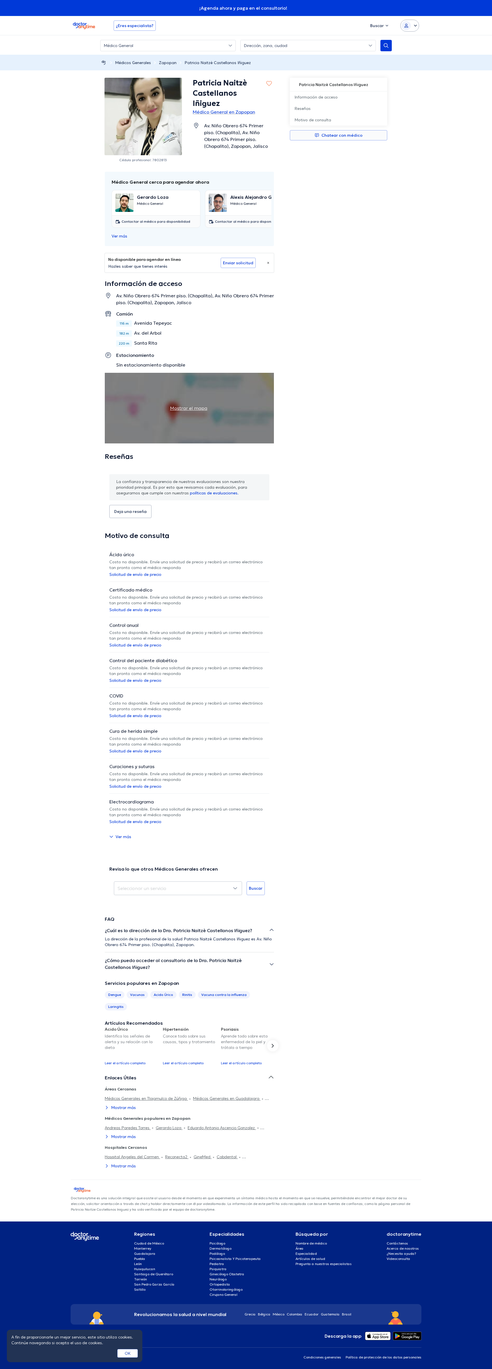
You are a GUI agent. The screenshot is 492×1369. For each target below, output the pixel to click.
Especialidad (306, 1253)
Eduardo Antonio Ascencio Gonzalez (222, 1127)
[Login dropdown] (409, 26)
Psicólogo (217, 1243)
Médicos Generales (133, 62)
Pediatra (217, 1264)
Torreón (140, 1279)
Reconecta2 (176, 1156)
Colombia (294, 1314)
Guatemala (330, 1314)
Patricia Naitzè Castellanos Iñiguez (217, 62)
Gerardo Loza (169, 1127)
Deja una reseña (130, 511)
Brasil (346, 1314)
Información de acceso (316, 97)
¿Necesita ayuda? (401, 1253)
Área (300, 1248)
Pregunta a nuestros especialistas (324, 1264)
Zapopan (168, 62)
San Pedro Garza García (154, 1284)
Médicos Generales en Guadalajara (227, 1098)
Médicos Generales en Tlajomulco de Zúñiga (146, 1098)
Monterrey (142, 1248)
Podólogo (217, 1253)
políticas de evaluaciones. (214, 493)
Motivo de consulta (312, 119)
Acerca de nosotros (403, 1248)
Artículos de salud (310, 1259)
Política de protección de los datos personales (383, 1357)
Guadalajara (144, 1253)
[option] (131, 1045)
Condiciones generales (322, 1357)
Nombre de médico (311, 1243)
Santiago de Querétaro (153, 1274)
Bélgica (264, 1314)
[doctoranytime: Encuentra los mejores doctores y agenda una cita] (103, 62)
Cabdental (227, 1156)
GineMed (203, 1156)
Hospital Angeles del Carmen (132, 1156)
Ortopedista (220, 1284)
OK (128, 1353)
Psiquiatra (218, 1269)
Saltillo (139, 1289)
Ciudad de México (149, 1243)
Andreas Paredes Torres (128, 1127)
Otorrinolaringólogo (226, 1289)
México (278, 1314)
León (138, 1264)
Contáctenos (397, 1243)
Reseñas (302, 108)
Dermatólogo (220, 1248)
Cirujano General (223, 1294)
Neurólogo (218, 1279)
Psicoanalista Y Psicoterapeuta (235, 1259)
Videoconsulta (398, 1259)
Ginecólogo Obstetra (227, 1274)
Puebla (139, 1259)
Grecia (250, 1314)
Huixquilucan (144, 1269)
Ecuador (312, 1314)
